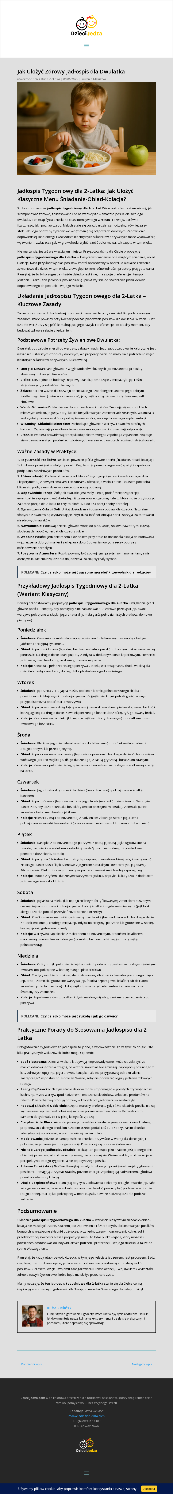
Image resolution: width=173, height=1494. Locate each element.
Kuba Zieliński (50, 79)
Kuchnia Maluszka (93, 79)
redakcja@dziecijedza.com (87, 1416)
